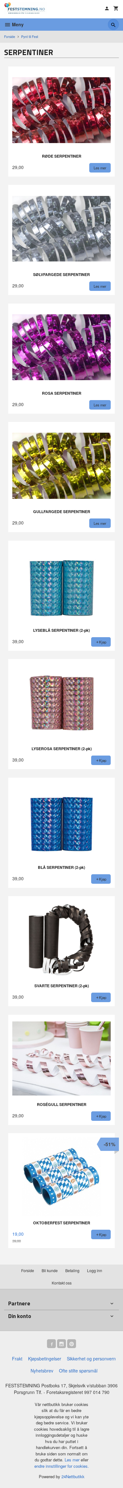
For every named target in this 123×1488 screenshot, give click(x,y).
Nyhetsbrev (42, 1370)
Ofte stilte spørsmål (78, 1370)
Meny (17, 24)
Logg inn (94, 1270)
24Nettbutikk (73, 1476)
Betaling (72, 1270)
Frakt (17, 1358)
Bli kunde (50, 1270)
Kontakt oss (62, 1282)
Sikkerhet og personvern (91, 1358)
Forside (9, 36)
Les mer (73, 1460)
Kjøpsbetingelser (44, 1358)
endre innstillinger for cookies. (61, 1466)
